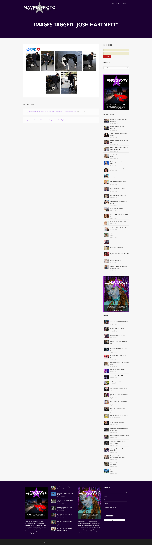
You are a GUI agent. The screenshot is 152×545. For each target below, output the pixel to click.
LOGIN (112, 3)
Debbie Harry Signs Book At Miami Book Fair (64, 515)
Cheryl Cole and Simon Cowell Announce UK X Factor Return (117, 456)
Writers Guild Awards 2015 (116, 247)
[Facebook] (28, 49)
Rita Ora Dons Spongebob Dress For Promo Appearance (119, 416)
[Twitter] (31, 49)
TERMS (115, 542)
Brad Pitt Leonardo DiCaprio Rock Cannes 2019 (64, 529)
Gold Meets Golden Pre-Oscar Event (119, 228)
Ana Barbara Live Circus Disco (117, 241)
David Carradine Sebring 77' (64, 487)
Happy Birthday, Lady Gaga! (117, 422)
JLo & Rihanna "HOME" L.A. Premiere (119, 175)
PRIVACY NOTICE (124, 542)
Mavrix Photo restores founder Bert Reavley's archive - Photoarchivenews (53, 112)
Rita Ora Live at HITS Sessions (117, 369)
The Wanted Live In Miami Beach (118, 388)
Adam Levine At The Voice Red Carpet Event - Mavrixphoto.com (49, 120)
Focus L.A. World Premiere (116, 208)
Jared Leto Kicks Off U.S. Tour (117, 376)
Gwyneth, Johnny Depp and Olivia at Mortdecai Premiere (119, 267)
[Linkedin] (34, 49)
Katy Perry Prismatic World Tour (118, 169)
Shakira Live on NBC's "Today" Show (119, 435)
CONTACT (125, 3)
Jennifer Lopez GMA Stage (116, 382)
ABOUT (107, 503)
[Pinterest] (38, 49)
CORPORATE (95, 542)
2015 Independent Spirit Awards (118, 221)
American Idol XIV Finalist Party (118, 195)
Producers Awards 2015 (116, 260)
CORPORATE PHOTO (110, 507)
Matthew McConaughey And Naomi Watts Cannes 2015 (119, 148)
